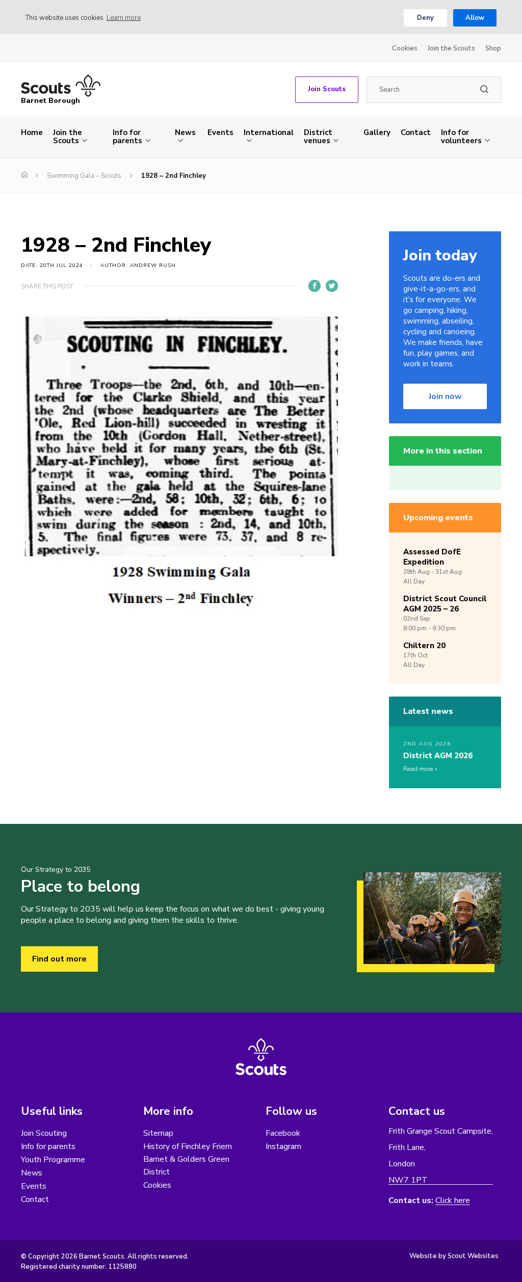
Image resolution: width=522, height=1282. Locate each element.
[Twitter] (332, 286)
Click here (452, 1200)
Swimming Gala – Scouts (84, 175)
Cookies (404, 48)
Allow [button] (474, 17)
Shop (493, 48)
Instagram (283, 1146)
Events (220, 132)
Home (32, 132)
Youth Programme (53, 1159)
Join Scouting (44, 1133)
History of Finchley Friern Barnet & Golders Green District (187, 1159)
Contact (416, 132)
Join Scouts (327, 89)
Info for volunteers (461, 136)
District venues (318, 136)
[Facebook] (314, 286)
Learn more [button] (124, 17)
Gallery (376, 132)
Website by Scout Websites (454, 1256)
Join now (445, 396)
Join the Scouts (451, 48)
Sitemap (158, 1133)
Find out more (59, 959)
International (269, 132)
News (185, 132)
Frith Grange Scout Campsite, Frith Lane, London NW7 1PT (440, 1156)
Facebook (283, 1133)
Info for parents (127, 136)
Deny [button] (425, 17)
